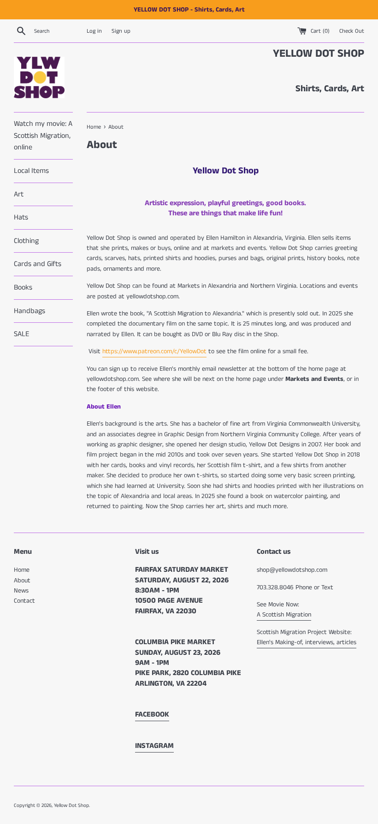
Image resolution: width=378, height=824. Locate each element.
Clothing (26, 241)
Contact (24, 600)
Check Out (351, 31)
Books (23, 287)
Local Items (31, 171)
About (22, 580)
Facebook (152, 714)
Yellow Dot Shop (71, 805)
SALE (21, 334)
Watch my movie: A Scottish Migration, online (43, 136)
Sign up (121, 31)
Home (22, 570)
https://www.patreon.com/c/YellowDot (154, 351)
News (21, 590)
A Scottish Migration (284, 614)
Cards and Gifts (37, 264)
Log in (94, 31)
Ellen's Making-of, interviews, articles (306, 642)
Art (19, 194)
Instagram (154, 746)
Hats (21, 217)
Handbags (29, 311)
